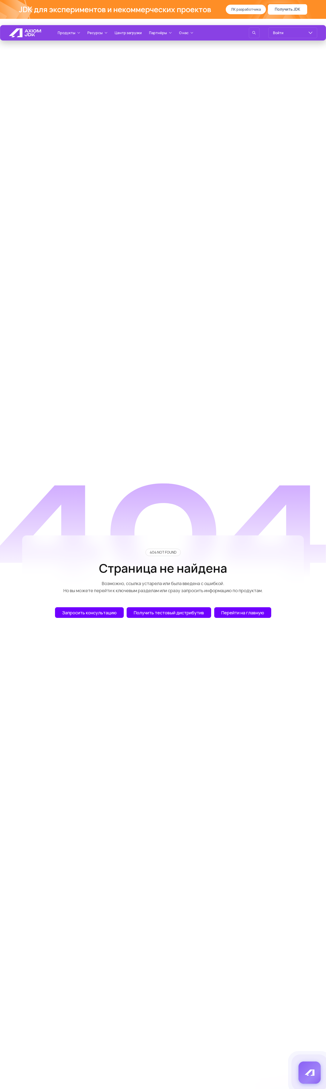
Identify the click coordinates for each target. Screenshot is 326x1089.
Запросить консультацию (89, 613)
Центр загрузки (128, 32)
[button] (310, 1073)
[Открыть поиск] (254, 32)
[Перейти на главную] (25, 32)
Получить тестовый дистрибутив (169, 613)
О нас (184, 32)
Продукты (66, 32)
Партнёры (158, 32)
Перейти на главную (242, 613)
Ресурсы (95, 32)
